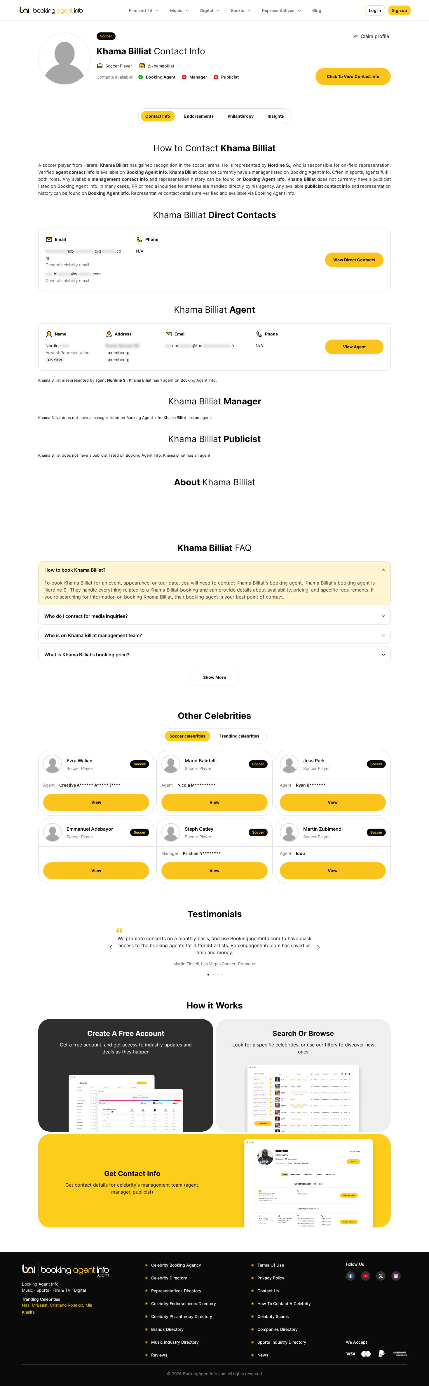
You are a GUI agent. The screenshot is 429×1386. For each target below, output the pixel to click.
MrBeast (40, 1304)
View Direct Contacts (354, 259)
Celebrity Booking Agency (176, 1264)
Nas (25, 1304)
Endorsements (199, 116)
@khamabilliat (161, 65)
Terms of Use (270, 1264)
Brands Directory (167, 1329)
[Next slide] (318, 947)
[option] (214, 947)
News (262, 1354)
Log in (375, 10)
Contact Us (268, 1290)
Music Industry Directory (175, 1342)
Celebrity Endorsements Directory (183, 1303)
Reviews (159, 1354)
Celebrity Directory (169, 1277)
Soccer (106, 36)
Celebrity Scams (273, 1316)
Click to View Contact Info (353, 76)
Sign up (399, 10)
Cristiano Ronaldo (66, 1304)
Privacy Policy (270, 1277)
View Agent (354, 346)
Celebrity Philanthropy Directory (181, 1316)
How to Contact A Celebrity (284, 1303)
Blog (316, 10)
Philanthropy (241, 116)
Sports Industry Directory (281, 1342)
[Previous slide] (110, 947)
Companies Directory (277, 1329)
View (96, 802)
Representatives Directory (176, 1290)
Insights (276, 116)
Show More (214, 677)
